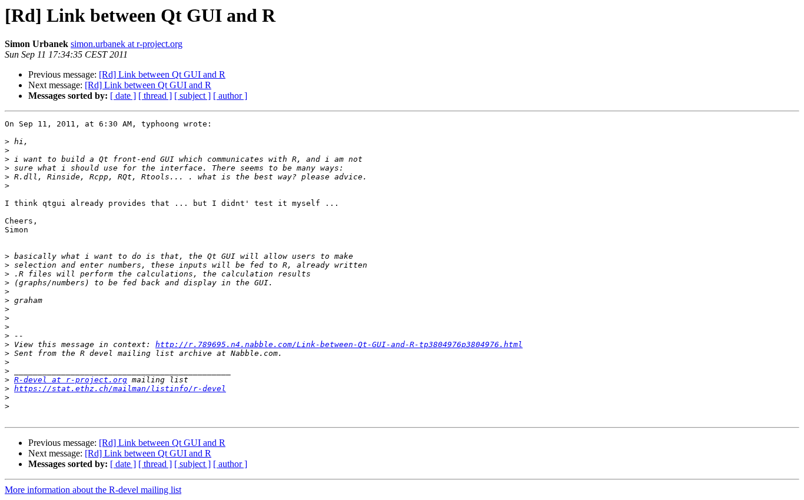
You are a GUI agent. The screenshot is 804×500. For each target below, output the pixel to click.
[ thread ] (155, 96)
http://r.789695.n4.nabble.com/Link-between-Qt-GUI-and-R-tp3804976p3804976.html (339, 344)
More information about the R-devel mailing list (93, 490)
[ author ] (230, 96)
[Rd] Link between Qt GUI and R (162, 74)
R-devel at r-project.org (70, 379)
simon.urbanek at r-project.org (126, 44)
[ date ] (123, 96)
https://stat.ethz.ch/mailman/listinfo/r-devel (120, 388)
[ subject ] (192, 96)
